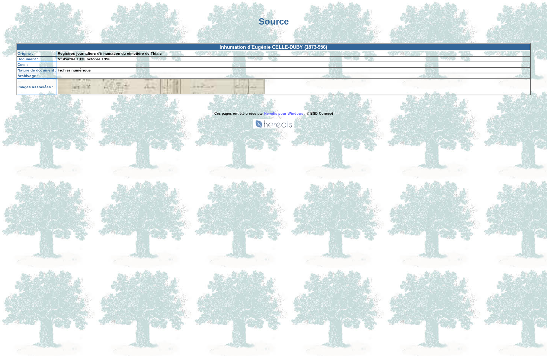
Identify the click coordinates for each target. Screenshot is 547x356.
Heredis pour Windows (283, 113)
